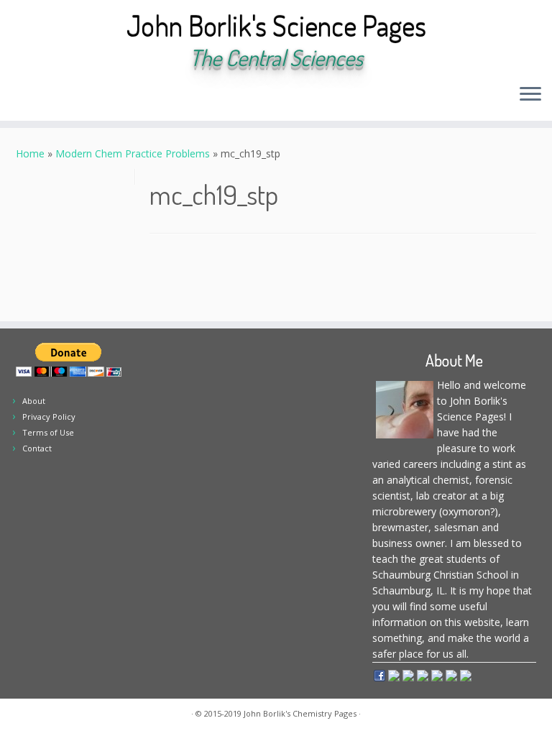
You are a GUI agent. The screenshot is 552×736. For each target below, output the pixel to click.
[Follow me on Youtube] (123, 95)
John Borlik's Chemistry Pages (300, 713)
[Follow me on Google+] (104, 95)
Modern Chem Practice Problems (132, 153)
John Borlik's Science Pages (276, 25)
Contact (37, 448)
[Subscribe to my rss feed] (26, 95)
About (33, 400)
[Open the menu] (530, 95)
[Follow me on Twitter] (65, 95)
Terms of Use (48, 432)
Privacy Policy (48, 416)
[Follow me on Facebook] (84, 95)
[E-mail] (45, 95)
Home (30, 153)
